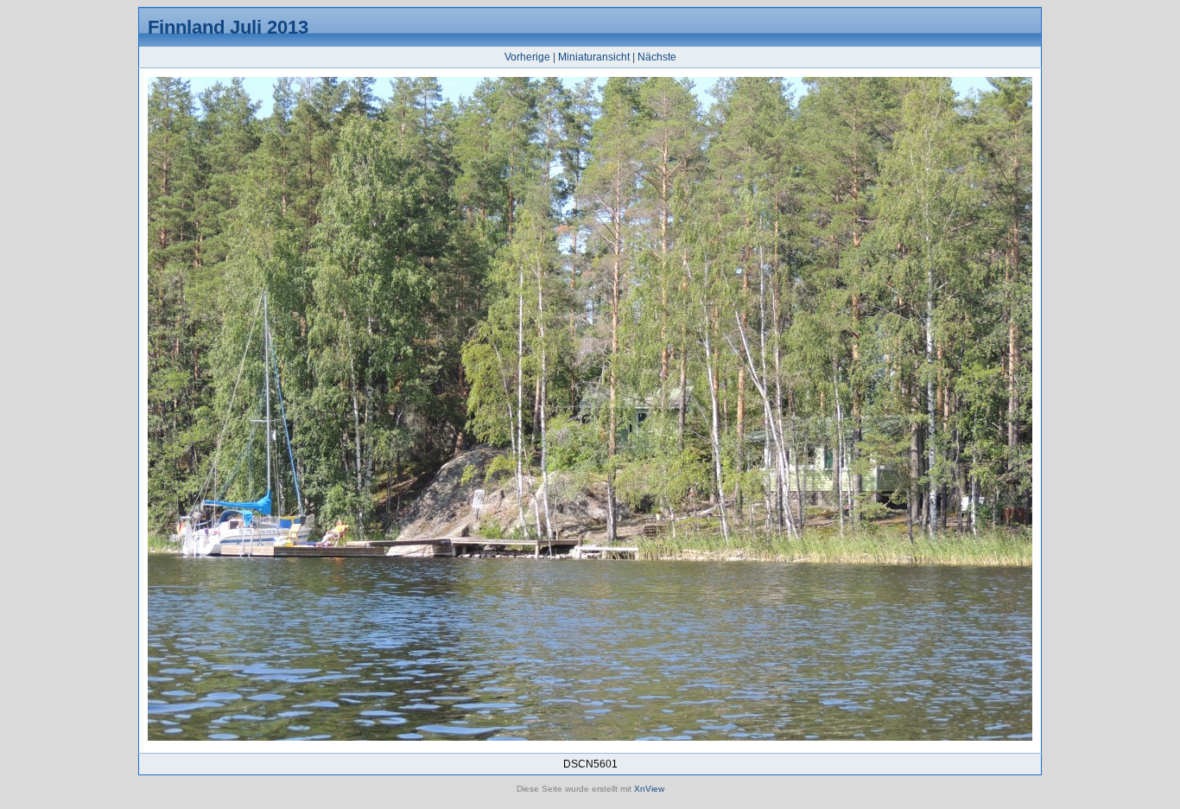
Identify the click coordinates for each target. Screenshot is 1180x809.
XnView (649, 788)
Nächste (657, 57)
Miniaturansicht (594, 57)
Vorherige (527, 57)
